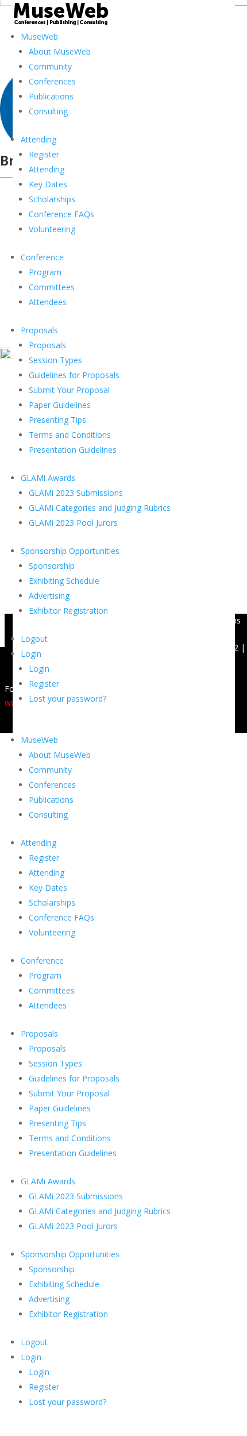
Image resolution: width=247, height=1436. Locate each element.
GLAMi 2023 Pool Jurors (73, 522)
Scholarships (52, 199)
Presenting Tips (57, 419)
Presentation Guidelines (73, 449)
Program (45, 272)
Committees (52, 287)
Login (31, 653)
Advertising (49, 595)
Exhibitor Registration (68, 610)
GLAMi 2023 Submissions (76, 492)
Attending (38, 139)
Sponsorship (52, 565)
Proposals (39, 330)
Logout (34, 638)
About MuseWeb (60, 51)
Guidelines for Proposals (74, 374)
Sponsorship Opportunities (70, 550)
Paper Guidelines (60, 404)
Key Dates (48, 184)
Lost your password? (67, 698)
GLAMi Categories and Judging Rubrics (100, 507)
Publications (51, 96)
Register (44, 154)
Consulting (48, 111)
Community (50, 66)
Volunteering (52, 229)
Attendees (48, 302)
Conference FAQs (61, 214)
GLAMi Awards (48, 477)
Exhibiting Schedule (64, 580)
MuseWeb (39, 36)
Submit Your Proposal (69, 389)
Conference (42, 257)
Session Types (55, 360)
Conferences (52, 81)
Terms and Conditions (70, 434)
